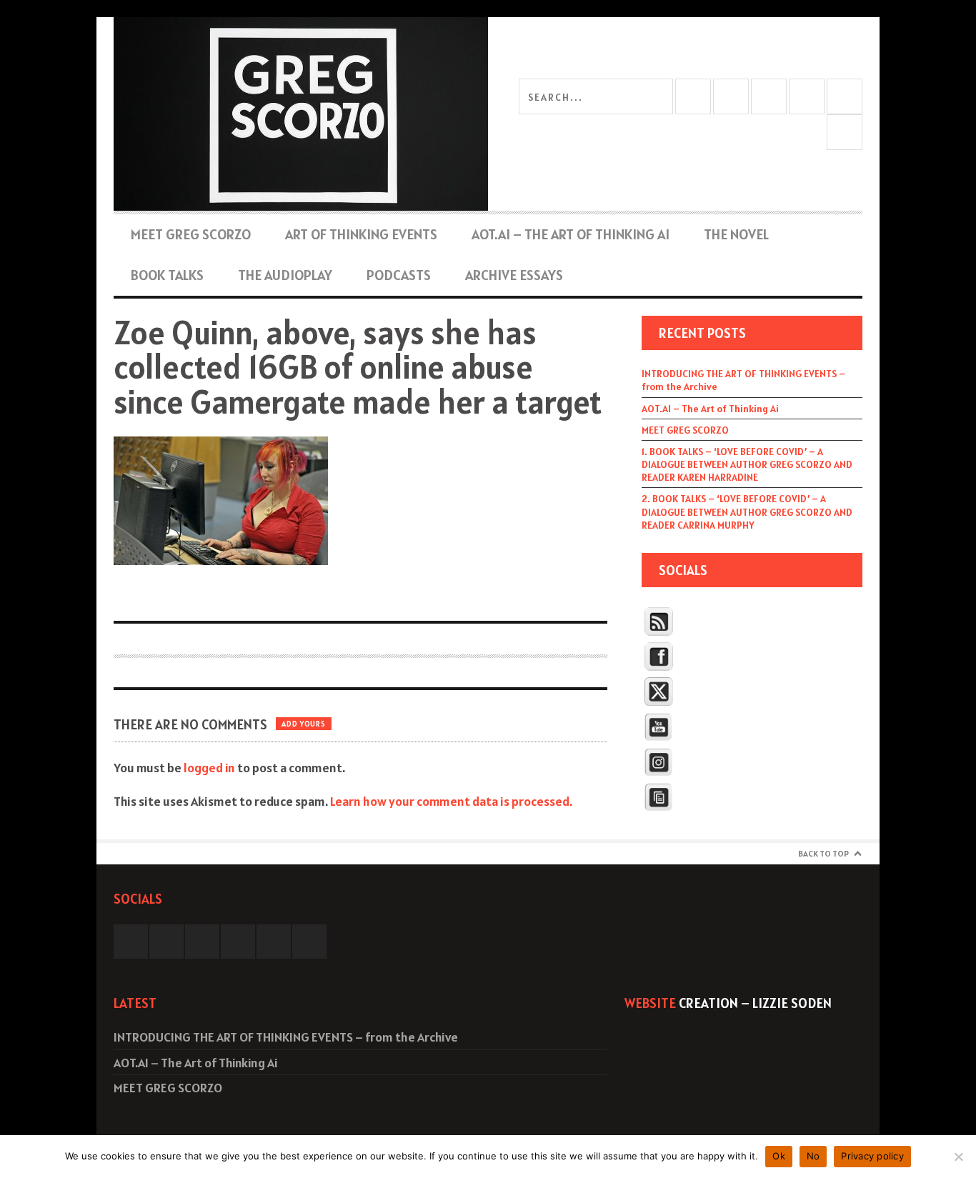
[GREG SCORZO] (301, 114)
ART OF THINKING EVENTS (361, 234)
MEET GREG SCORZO (191, 234)
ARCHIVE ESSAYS (514, 275)
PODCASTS (399, 275)
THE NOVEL (736, 234)
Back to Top (823, 853)
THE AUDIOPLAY (285, 275)
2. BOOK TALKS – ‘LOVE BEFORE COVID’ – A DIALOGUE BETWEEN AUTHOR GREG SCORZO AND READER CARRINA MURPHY (747, 511)
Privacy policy (872, 1156)
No (813, 1156)
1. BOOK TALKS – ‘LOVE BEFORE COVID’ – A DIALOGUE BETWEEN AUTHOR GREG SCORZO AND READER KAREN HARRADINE (747, 464)
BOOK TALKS (167, 275)
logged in (209, 767)
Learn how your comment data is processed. (451, 801)
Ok (778, 1156)
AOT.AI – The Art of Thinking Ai (570, 234)
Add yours (303, 724)
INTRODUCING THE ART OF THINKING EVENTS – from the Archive (743, 380)
